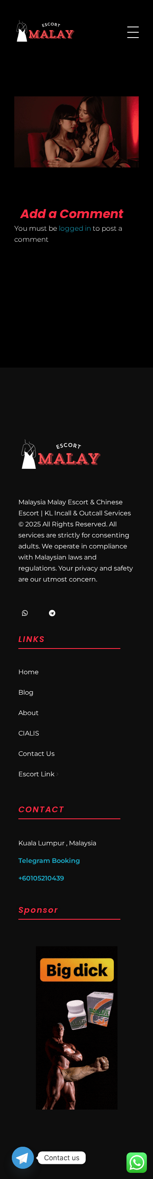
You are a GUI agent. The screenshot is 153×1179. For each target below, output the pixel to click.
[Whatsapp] (24, 613)
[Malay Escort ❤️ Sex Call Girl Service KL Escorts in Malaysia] (44, 31)
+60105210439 (41, 878)
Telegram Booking (49, 861)
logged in (76, 228)
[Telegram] (52, 613)
